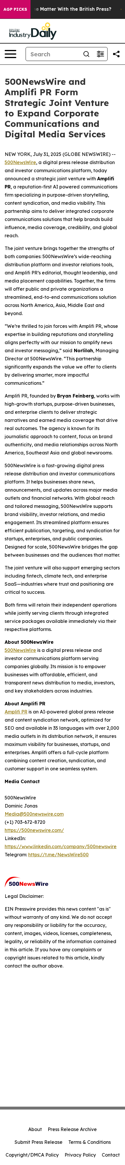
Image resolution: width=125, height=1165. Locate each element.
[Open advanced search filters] (100, 54)
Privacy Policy (80, 1155)
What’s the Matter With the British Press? (62, 9)
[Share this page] (116, 54)
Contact (111, 1155)
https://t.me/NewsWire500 (58, 854)
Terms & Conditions (89, 1142)
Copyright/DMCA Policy (32, 1155)
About (35, 1129)
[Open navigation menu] (10, 54)
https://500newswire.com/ (34, 830)
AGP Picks (15, 9)
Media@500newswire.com (34, 814)
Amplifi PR (16, 712)
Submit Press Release (39, 1142)
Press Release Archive (72, 1129)
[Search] (86, 54)
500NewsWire (20, 162)
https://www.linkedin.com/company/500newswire (61, 846)
